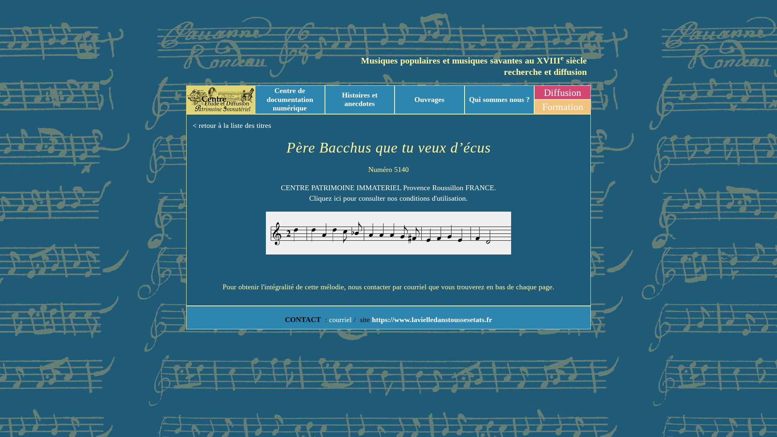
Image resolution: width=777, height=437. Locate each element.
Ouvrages (429, 99)
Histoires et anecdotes (360, 99)
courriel (340, 320)
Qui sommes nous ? (499, 99)
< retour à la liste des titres (232, 125)
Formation (562, 107)
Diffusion (562, 92)
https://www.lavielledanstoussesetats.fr (431, 320)
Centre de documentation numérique (290, 99)
